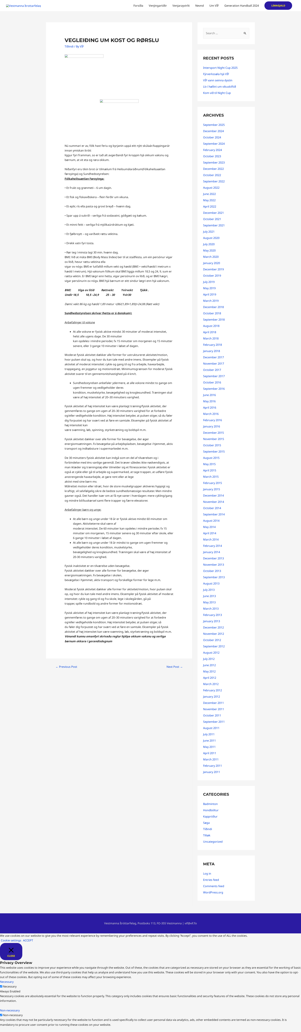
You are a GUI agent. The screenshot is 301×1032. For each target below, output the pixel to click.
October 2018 (212, 313)
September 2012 (214, 646)
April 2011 (209, 753)
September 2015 (214, 451)
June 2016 (209, 395)
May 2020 (209, 250)
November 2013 (213, 565)
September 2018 (214, 319)
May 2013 (209, 602)
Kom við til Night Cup (217, 93)
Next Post (175, 667)
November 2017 (213, 363)
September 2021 (214, 225)
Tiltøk (206, 835)
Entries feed (211, 880)
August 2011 (211, 728)
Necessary (10, 986)
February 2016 (212, 420)
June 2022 (209, 194)
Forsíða (138, 6)
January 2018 (211, 351)
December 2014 (213, 495)
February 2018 (212, 345)
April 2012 (209, 678)
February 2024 (212, 150)
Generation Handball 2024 (241, 6)
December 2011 (213, 703)
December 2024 (213, 131)
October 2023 (212, 156)
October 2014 (212, 508)
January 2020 (211, 263)
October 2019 (212, 276)
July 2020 (209, 244)
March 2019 (211, 301)
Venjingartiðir (158, 6)
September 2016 (214, 389)
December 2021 (213, 213)
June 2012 (209, 665)
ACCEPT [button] (28, 940)
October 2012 (212, 640)
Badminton (210, 804)
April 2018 (209, 332)
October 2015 (212, 445)
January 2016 (211, 426)
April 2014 (209, 533)
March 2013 (211, 609)
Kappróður (210, 816)
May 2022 (209, 200)
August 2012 (211, 652)
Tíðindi (69, 46)
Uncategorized (213, 842)
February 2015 (212, 483)
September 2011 (214, 722)
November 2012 (213, 634)
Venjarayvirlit (181, 6)
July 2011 (209, 734)
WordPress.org (213, 892)
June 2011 (209, 740)
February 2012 (212, 690)
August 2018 (211, 326)
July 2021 (209, 232)
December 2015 (213, 433)
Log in (207, 873)
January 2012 (211, 696)
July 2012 (209, 659)
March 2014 (211, 539)
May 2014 (209, 527)
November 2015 (213, 439)
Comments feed (213, 886)
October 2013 (212, 571)
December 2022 (213, 169)
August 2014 (211, 521)
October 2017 (212, 370)
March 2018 (211, 338)
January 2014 (211, 552)
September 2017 (214, 376)
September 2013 (214, 577)
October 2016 (212, 382)
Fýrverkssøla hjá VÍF (216, 74)
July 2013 (209, 590)
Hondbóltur (211, 810)
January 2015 (211, 489)
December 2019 (213, 269)
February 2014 (212, 546)
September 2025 (214, 125)
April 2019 (209, 294)
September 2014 (214, 514)
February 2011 (212, 766)
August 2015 (211, 458)
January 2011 (211, 772)
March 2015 (211, 477)
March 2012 (211, 684)
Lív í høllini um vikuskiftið (219, 86)
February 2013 (212, 615)
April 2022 (209, 206)
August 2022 (211, 188)
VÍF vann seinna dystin (217, 80)
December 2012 (213, 627)
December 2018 (213, 307)
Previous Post (66, 667)
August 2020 (211, 238)
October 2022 (212, 175)
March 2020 (211, 257)
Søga (206, 823)
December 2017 (213, 357)
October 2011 (212, 715)
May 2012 (209, 671)
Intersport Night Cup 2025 (220, 68)
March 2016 (211, 414)
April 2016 (209, 407)
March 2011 (211, 759)
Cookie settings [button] (11, 940)
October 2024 (212, 137)
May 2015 (209, 464)
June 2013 (209, 596)
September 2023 (214, 162)
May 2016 (209, 401)
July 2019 (209, 282)
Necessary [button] (7, 982)
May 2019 (209, 288)
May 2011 (209, 747)
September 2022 (214, 181)
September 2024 (214, 144)
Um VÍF (214, 6)
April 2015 (209, 470)
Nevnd (199, 6)
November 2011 (213, 709)
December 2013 (213, 558)
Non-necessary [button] (10, 1010)
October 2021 (212, 219)
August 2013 (211, 583)
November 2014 (213, 502)
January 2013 (211, 621)
